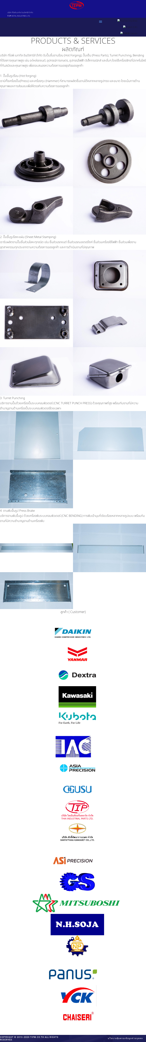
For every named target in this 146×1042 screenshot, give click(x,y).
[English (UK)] (130, 27)
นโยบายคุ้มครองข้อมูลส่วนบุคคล (125, 1038)
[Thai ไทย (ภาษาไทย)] (127, 21)
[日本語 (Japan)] (129, 33)
